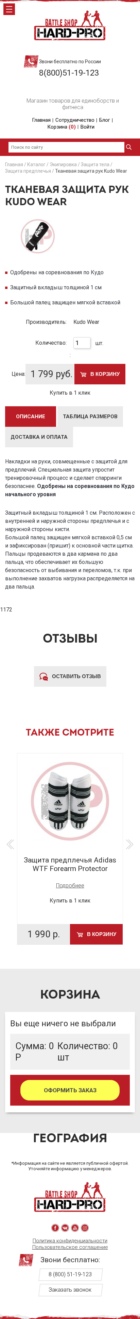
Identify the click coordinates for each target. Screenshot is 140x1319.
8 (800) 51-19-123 (70, 1274)
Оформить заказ (70, 1090)
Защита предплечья (28, 171)
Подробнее (70, 885)
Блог (104, 120)
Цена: (18, 374)
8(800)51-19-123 (69, 73)
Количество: (51, 343)
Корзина (61, 127)
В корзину (104, 374)
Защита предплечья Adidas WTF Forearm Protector (70, 864)
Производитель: (46, 322)
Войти (87, 127)
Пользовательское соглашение (70, 1247)
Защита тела (95, 164)
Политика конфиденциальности (70, 1241)
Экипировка (63, 164)
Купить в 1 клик (70, 393)
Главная (41, 120)
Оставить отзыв (76, 676)
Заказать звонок (70, 1290)
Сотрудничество (74, 120)
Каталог (36, 164)
